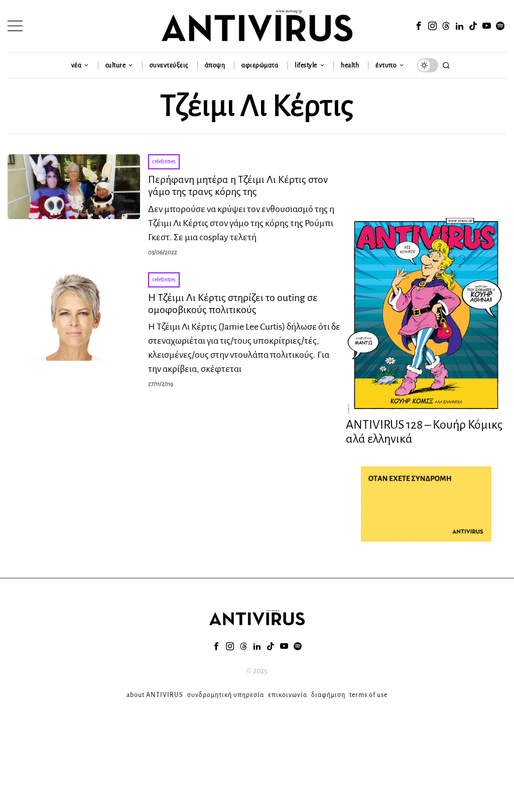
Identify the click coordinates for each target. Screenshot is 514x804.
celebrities (164, 161)
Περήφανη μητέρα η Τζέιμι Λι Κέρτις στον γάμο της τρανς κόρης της (238, 185)
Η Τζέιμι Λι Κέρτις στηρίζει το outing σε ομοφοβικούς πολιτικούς (233, 303)
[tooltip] (419, 26)
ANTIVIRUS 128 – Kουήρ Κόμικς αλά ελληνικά (424, 432)
